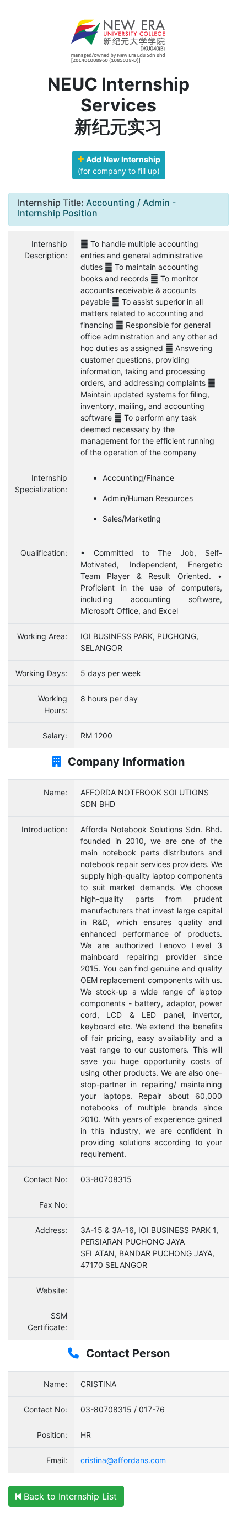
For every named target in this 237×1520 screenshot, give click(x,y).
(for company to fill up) (119, 165)
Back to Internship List (69, 1496)
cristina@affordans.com (123, 1460)
